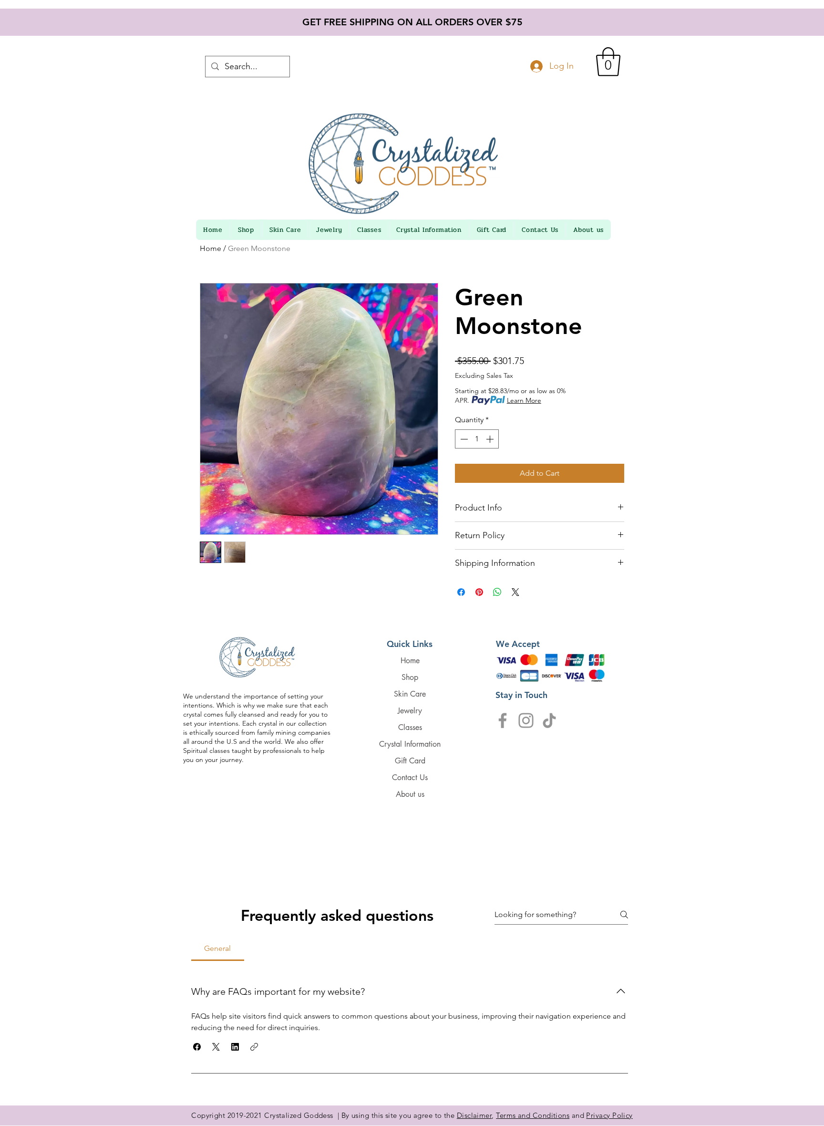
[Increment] (490, 439)
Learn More (524, 400)
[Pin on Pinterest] (479, 592)
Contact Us (410, 777)
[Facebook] (503, 720)
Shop (410, 677)
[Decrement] (463, 439)
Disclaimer (474, 1115)
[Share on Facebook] (461, 592)
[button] (608, 61)
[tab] (217, 948)
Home (210, 248)
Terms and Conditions (532, 1115)
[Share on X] (515, 592)
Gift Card (410, 761)
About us (410, 794)
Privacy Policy (609, 1115)
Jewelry (410, 711)
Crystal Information (410, 744)
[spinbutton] (477, 439)
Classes (410, 727)
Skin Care (410, 694)
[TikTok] (549, 720)
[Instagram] (526, 720)
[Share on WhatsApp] (497, 592)
